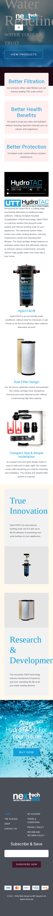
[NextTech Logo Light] (26, 791)
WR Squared (37, 896)
